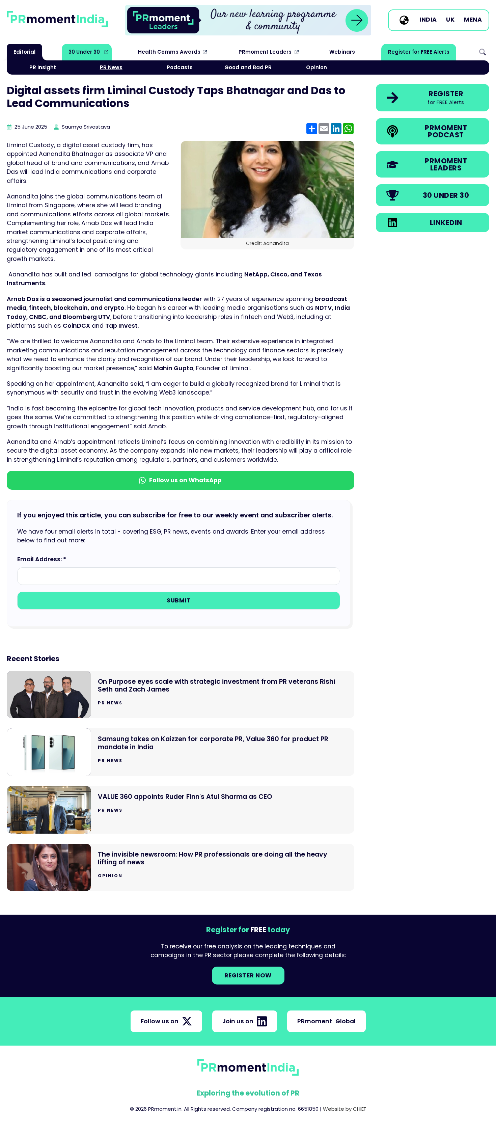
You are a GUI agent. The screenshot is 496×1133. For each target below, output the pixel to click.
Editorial (24, 51)
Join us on (237, 1021)
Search (482, 52)
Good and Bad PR (248, 67)
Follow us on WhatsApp (185, 480)
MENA (473, 20)
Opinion (316, 67)
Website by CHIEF (344, 1108)
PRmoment (326, 1021)
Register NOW (248, 975)
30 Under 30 (84, 51)
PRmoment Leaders (265, 51)
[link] (248, 20)
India (428, 20)
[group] (248, 20)
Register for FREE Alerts (418, 51)
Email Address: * (41, 559)
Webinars (342, 51)
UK (450, 20)
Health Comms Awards (169, 51)
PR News (111, 67)
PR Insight (42, 67)
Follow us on (159, 1021)
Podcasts (180, 67)
